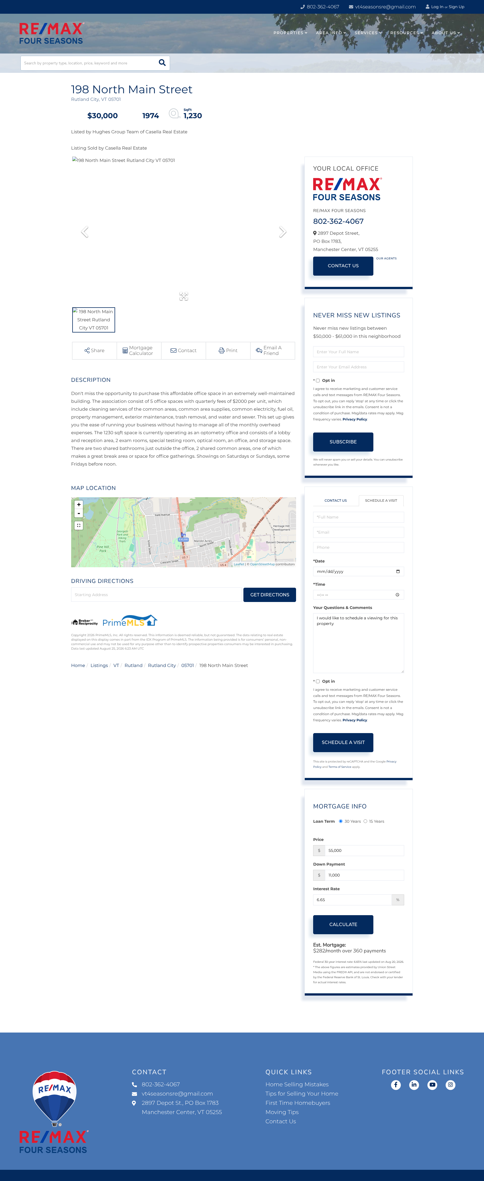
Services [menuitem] (366, 32)
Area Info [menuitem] (329, 32)
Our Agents (386, 258)
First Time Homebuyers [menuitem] (298, 1103)
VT (116, 665)
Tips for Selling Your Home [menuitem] (302, 1094)
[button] (162, 63)
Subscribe (343, 442)
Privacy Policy (355, 419)
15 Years (376, 821)
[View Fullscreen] (79, 525)
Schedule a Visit (381, 501)
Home (78, 665)
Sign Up (456, 6)
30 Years (353, 821)
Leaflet (239, 564)
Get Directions (269, 595)
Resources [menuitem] (404, 32)
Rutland (134, 665)
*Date (319, 561)
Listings (99, 665)
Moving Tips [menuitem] (282, 1112)
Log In (437, 6)
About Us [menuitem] (444, 32)
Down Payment (329, 864)
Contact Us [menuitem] (281, 1121)
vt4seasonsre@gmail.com (385, 7)
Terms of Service (340, 767)
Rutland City (162, 665)
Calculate (343, 924)
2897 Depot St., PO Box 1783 (182, 1108)
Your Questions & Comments (342, 607)
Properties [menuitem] (289, 32)
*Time (319, 584)
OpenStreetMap (262, 564)
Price (318, 839)
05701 (187, 665)
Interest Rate (326, 888)
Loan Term (324, 821)
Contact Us (343, 266)
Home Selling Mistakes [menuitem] (297, 1084)
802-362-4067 (322, 7)
